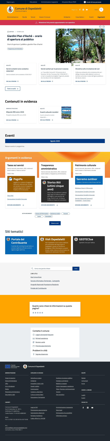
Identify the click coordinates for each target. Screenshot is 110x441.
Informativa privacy (61, 416)
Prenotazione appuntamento (39, 410)
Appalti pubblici (35, 386)
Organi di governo (10, 378)
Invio (76, 269)
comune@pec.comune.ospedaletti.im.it (16, 428)
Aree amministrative (11, 381)
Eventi (83, 398)
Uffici (6, 383)
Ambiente (33, 381)
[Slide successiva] (103, 26)
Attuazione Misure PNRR (69, 2)
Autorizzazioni (34, 389)
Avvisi (83, 383)
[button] (68, 17)
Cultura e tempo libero (37, 395)
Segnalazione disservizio (37, 413)
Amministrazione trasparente (49, 2)
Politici (7, 389)
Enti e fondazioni (10, 386)
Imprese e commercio (62, 381)
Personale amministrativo (12, 392)
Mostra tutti (55, 223)
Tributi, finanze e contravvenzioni (65, 389)
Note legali (59, 410)
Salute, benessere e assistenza (65, 386)
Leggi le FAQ (34, 407)
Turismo (58, 392)
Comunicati (84, 381)
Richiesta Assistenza (36, 416)
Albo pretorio (33, 2)
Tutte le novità (11, 89)
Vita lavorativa (60, 395)
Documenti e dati (10, 395)
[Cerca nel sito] (101, 10)
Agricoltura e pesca (36, 378)
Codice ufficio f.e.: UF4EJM (38, 418)
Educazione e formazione (38, 397)
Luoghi (83, 395)
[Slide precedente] (100, 26)
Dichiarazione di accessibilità (64, 413)
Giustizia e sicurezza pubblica (64, 378)
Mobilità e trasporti (61, 383)
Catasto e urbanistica (37, 392)
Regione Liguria (10, 2)
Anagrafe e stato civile (37, 383)
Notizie (83, 378)
